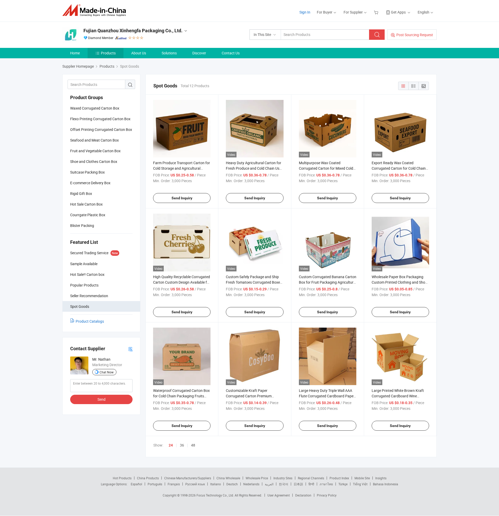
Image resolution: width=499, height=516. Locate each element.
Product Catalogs (90, 321)
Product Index (339, 478)
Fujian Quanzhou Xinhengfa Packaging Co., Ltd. (132, 30)
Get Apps (398, 12)
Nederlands (251, 484)
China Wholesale (228, 478)
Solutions (169, 52)
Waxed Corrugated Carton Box (94, 108)
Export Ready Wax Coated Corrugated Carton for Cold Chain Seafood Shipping (399, 168)
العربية (269, 484)
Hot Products (122, 478)
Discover (199, 52)
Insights (380, 478)
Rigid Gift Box (81, 193)
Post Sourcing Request (414, 34)
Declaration (303, 495)
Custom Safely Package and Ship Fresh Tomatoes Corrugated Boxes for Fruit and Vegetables (254, 282)
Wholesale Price (257, 478)
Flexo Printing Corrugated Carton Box (100, 118)
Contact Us (231, 52)
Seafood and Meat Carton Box (94, 140)
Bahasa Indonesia (385, 484)
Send (101, 399)
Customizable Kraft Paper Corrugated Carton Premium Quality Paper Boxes (249, 396)
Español (136, 484)
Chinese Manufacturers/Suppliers (187, 478)
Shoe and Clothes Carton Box (93, 161)
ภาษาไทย (326, 484)
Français (174, 484)
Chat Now (107, 372)
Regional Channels (311, 478)
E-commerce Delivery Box (90, 182)
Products (108, 52)
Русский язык (195, 484)
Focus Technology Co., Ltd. (215, 495)
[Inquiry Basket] (376, 12)
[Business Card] (130, 348)
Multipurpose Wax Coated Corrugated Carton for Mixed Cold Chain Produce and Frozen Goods (326, 168)
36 (182, 445)
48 (193, 445)
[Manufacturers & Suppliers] (95, 10)
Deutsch (232, 484)
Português (155, 484)
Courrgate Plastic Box (87, 214)
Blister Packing (82, 225)
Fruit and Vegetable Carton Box (95, 150)
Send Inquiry (182, 198)
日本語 (298, 484)
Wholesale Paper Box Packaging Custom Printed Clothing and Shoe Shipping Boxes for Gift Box (399, 282)
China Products (148, 478)
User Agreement (278, 495)
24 (171, 445)
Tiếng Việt (360, 484)
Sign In (304, 12)
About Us (138, 52)
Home (75, 52)
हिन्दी (311, 484)
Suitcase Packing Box (87, 172)
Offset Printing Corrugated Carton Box (101, 129)
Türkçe (342, 484)
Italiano (215, 484)
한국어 (283, 484)
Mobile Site (362, 478)
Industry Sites (282, 478)
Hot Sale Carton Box (86, 204)
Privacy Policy (327, 495)
